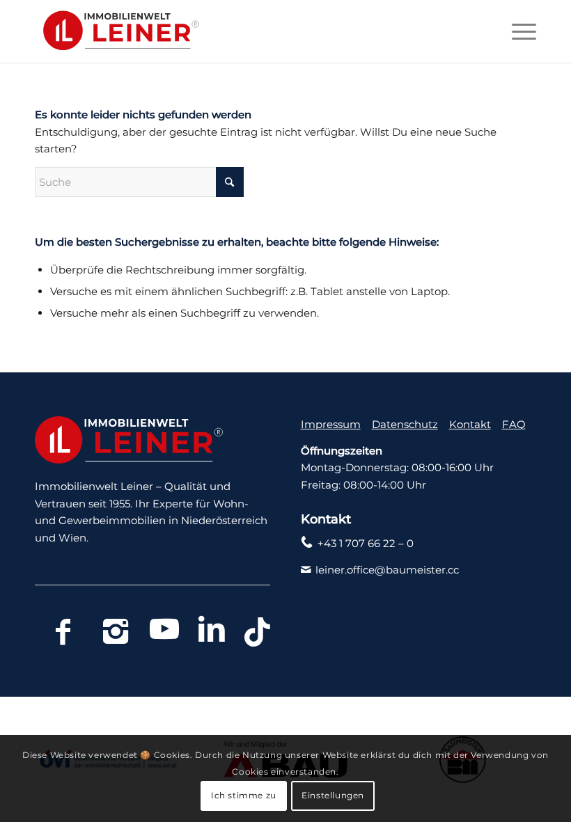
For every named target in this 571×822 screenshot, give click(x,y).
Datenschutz (405, 424)
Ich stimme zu (243, 795)
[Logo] (117, 31)
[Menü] (517, 31)
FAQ (514, 424)
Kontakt (470, 424)
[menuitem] (517, 31)
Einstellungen (333, 795)
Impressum (331, 424)
